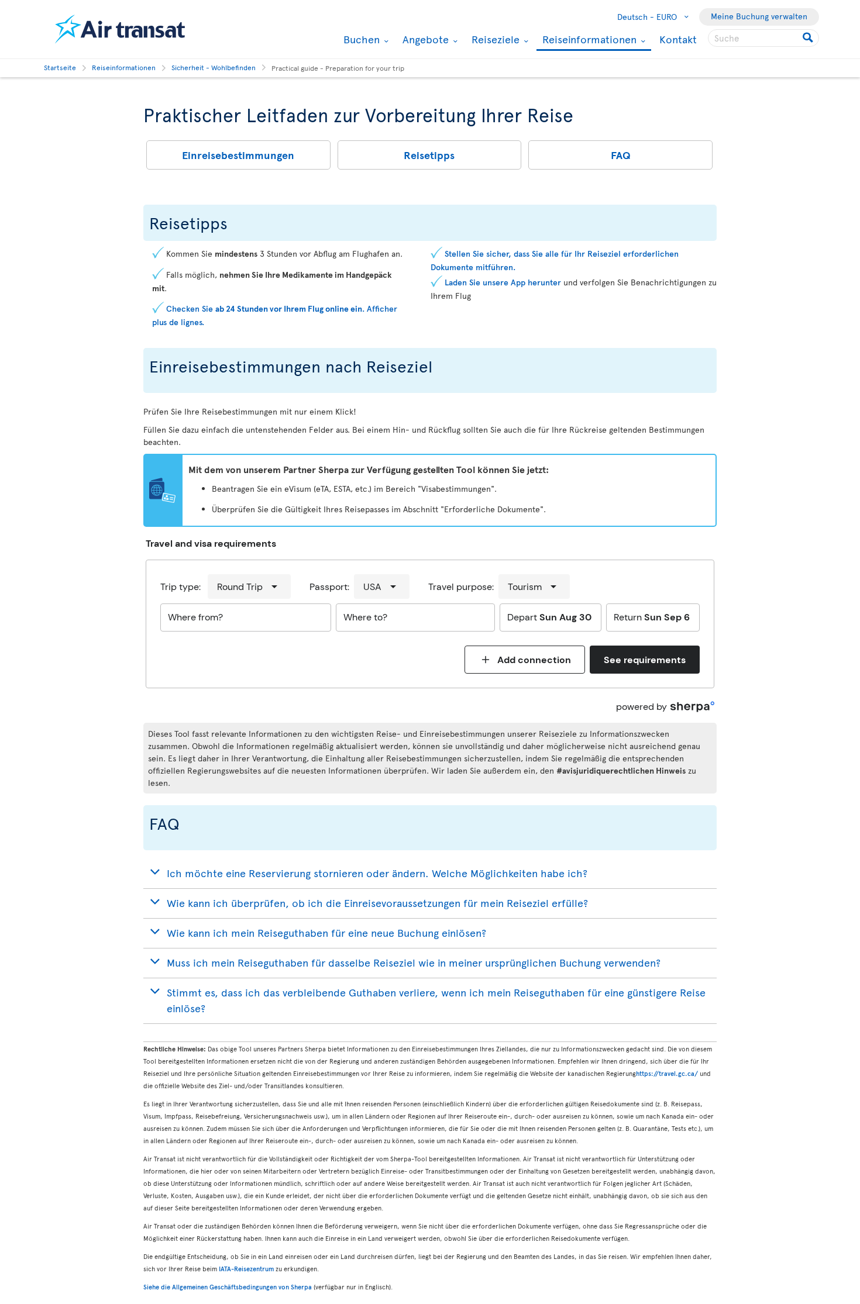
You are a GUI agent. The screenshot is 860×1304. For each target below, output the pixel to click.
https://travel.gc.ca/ (667, 1073)
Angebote (424, 39)
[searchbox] (763, 38)
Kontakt (678, 39)
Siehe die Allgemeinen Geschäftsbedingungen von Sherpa (227, 1286)
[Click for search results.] (809, 38)
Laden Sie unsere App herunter (504, 282)
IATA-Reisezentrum (246, 1268)
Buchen (360, 39)
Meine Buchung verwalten (759, 16)
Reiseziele (494, 39)
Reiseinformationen (587, 40)
